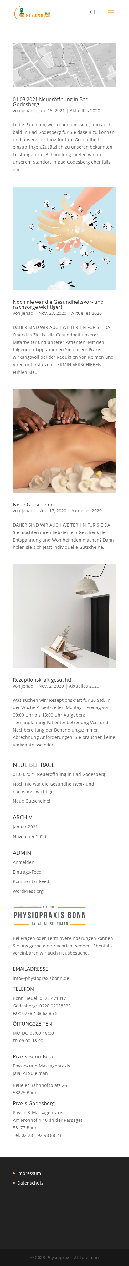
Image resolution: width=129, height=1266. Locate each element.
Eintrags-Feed (27, 872)
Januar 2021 (25, 827)
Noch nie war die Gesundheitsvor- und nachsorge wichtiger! (58, 304)
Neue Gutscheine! (34, 504)
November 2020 (29, 836)
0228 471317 (53, 998)
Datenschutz (30, 1183)
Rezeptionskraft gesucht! (42, 679)
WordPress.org (28, 891)
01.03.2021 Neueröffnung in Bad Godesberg (51, 102)
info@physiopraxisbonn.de (41, 978)
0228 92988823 (55, 1006)
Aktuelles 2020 (85, 110)
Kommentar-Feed (31, 881)
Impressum (29, 1173)
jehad (28, 110)
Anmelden (23, 862)
